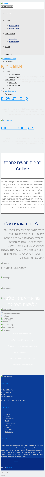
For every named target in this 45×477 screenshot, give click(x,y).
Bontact (7, 427)
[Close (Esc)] (2, 472)
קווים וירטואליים (14, 42)
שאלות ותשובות (14, 29)
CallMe (16, 461)
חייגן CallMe (13, 39)
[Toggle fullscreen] (6, 472)
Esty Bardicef (9, 467)
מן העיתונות (9, 432)
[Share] (4, 472)
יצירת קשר (8, 54)
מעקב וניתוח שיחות (17, 128)
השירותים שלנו (10, 34)
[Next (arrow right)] (4, 475)
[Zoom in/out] (8, 472)
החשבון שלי (9, 61)
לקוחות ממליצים (14, 26)
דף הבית (8, 13)
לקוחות (7, 47)
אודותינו (7, 20)
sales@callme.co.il (7, 396)
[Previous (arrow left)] (2, 475)
